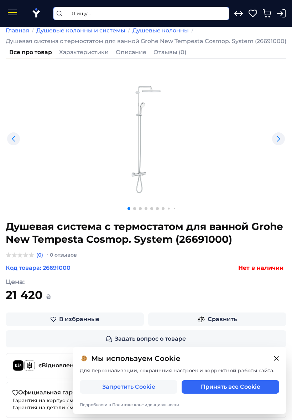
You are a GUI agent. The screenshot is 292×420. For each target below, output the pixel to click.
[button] (13, 138)
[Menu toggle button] (12, 13)
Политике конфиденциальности (145, 404)
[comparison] (238, 13)
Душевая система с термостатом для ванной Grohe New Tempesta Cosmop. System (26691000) (146, 41)
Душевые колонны (160, 30)
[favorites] (253, 13)
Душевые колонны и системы (80, 30)
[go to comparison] (239, 13)
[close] (276, 359)
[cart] (267, 13)
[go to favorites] (253, 13)
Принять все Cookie (230, 386)
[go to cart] (267, 13)
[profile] (281, 13)
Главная (17, 30)
